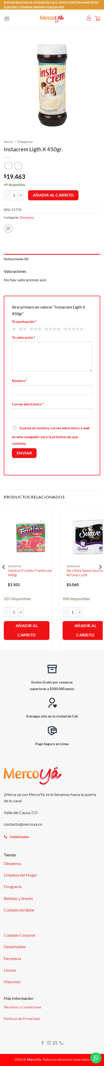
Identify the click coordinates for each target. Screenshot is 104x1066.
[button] (7, 18)
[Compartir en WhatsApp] (8, 228)
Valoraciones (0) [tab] (16, 259)
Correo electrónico (28, 404)
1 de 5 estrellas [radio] (13, 329)
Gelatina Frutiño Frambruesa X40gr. (30, 572)
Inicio (8, 142)
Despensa (25, 142)
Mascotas (12, 981)
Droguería (12, 886)
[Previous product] (18, 166)
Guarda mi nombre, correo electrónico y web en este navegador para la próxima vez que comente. (51, 435)
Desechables (15, 946)
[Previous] (4, 577)
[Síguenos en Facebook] (43, 1043)
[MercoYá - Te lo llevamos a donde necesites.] (52, 18)
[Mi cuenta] (88, 18)
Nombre (19, 380)
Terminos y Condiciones (22, 1007)
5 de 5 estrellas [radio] (73, 329)
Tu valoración (23, 337)
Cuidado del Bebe (19, 909)
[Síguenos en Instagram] (49, 1043)
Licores (10, 970)
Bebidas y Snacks (18, 898)
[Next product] (8, 166)
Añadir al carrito (53, 195)
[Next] (100, 577)
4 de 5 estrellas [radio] (52, 329)
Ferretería (12, 958)
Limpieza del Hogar (20, 874)
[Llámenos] (61, 1043)
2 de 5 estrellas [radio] (22, 329)
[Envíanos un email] (55, 1043)
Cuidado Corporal (19, 935)
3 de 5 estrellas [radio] (35, 329)
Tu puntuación (24, 321)
